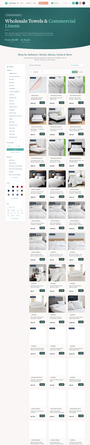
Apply (15, 149)
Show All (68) (15, 177)
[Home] (18, 3)
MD (8, 212)
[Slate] (13, 194)
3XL (22, 212)
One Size (13, 210)
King (8, 210)
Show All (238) (14, 218)
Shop (21, 3)
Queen (12, 215)
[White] (9, 186)
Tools (34, 3)
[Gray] (9, 194)
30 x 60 (17, 215)
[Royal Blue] (17, 194)
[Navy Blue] (9, 190)
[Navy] (13, 190)
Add (43, 102)
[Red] (22, 186)
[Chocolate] (22, 194)
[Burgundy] (17, 186)
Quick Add (38, 91)
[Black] (13, 186)
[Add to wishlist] (45, 78)
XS (17, 210)
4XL (8, 215)
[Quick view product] (45, 81)
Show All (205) (14, 198)
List (82, 72)
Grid (76, 72)
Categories (28, 3)
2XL (18, 212)
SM (21, 210)
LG (11, 212)
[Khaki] (17, 190)
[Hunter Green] (22, 190)
